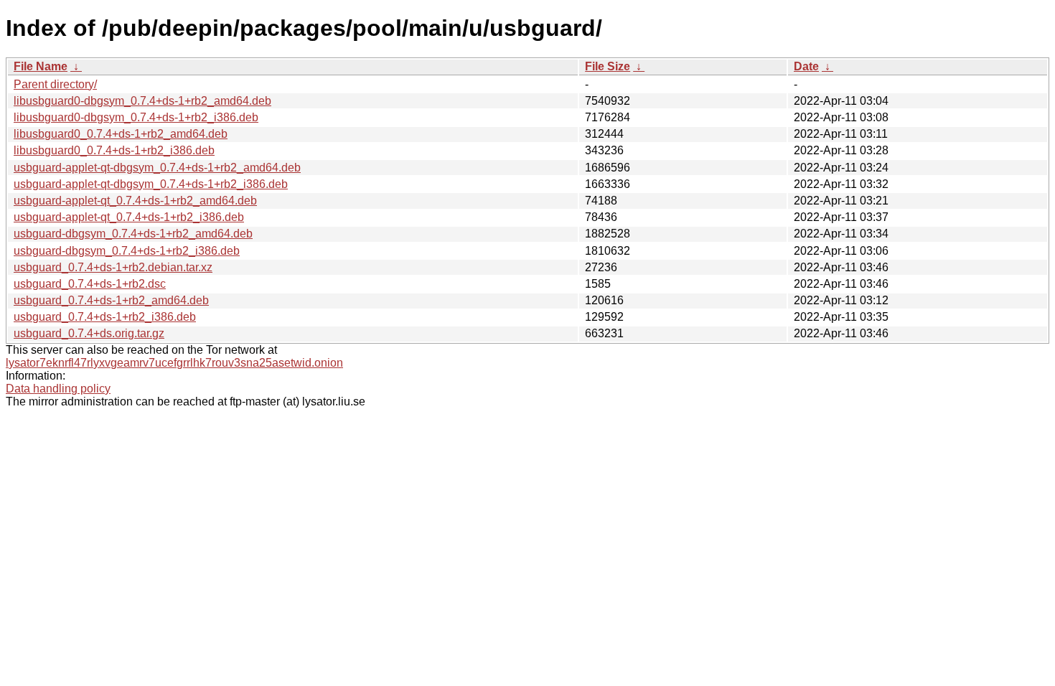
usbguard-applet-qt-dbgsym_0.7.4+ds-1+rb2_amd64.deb (157, 167)
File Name (40, 66)
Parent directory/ (55, 84)
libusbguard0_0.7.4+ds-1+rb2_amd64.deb (121, 134)
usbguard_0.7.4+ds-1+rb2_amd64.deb (111, 300)
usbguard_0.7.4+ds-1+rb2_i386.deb (105, 317)
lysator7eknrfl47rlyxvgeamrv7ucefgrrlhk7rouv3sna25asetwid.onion (174, 363)
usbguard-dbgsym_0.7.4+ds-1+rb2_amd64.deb (133, 233)
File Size (607, 66)
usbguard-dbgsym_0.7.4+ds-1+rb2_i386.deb (127, 251)
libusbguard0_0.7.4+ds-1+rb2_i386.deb (114, 150)
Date (806, 66)
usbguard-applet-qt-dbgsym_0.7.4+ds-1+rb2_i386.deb (151, 184)
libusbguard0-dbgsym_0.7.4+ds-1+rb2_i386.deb (136, 117)
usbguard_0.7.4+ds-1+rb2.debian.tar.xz (113, 267)
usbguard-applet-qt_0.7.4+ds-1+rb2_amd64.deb (135, 200)
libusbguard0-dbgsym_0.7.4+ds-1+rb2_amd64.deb (142, 101)
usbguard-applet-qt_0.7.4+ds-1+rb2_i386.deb (129, 217)
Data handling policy (58, 388)
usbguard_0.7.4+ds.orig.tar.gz (89, 333)
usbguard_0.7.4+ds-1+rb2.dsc (90, 284)
